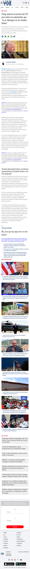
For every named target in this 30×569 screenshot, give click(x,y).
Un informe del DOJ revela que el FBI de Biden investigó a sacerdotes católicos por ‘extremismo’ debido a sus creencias (15, 245)
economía (6, 539)
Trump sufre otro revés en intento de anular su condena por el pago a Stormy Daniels (16, 249)
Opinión (5, 545)
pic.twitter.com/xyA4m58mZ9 (13, 159)
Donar (2, 7)
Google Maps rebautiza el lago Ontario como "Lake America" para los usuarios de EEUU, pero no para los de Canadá (15, 440)
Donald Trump (7, 228)
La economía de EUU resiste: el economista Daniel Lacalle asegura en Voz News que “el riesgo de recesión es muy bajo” (15, 298)
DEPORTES (6, 543)
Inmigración (19, 539)
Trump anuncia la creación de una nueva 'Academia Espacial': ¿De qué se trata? (14, 336)
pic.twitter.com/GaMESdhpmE (13, 109)
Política (5, 11)
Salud (22, 7)
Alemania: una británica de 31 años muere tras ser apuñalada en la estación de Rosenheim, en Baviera (15, 468)
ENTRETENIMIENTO (21, 541)
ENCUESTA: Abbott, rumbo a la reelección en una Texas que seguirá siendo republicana (15, 430)
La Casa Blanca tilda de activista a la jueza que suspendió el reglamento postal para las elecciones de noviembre (15, 317)
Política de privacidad (24, 552)
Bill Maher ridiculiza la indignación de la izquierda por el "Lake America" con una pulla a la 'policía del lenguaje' (14, 491)
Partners (19, 545)
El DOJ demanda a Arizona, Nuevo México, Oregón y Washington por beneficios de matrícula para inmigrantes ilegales (15, 374)
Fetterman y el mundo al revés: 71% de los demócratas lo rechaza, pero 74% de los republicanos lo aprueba (15, 354)
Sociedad (6, 541)
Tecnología (19, 543)
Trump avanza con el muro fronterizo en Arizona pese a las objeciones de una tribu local (15, 393)
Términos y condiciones (9, 555)
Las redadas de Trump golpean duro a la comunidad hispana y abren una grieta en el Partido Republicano (14, 411)
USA (12, 7)
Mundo (26, 7)
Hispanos (7, 7)
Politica (17, 7)
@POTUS (4, 102)
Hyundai (14, 92)
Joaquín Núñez (11, 62)
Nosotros (6, 548)
